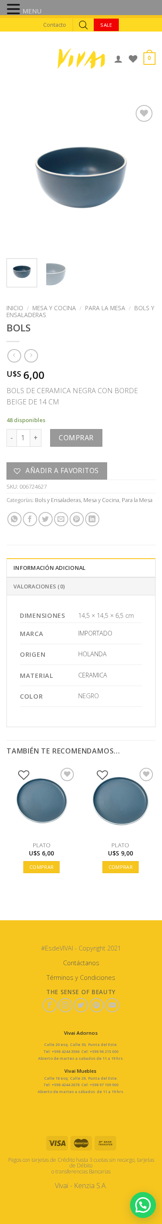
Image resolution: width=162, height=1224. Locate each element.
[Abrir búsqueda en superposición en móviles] (83, 25)
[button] (14, 10)
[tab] (81, 567)
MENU (31, 10)
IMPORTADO (95, 633)
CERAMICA (92, 675)
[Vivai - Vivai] (81, 58)
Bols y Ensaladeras (58, 500)
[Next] (141, 177)
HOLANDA (92, 654)
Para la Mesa (105, 308)
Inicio (14, 308)
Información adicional (49, 568)
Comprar (76, 437)
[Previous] (20, 177)
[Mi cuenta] (118, 58)
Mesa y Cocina (54, 308)
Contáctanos (81, 963)
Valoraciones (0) (39, 586)
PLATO (42, 845)
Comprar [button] (41, 867)
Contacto (54, 25)
